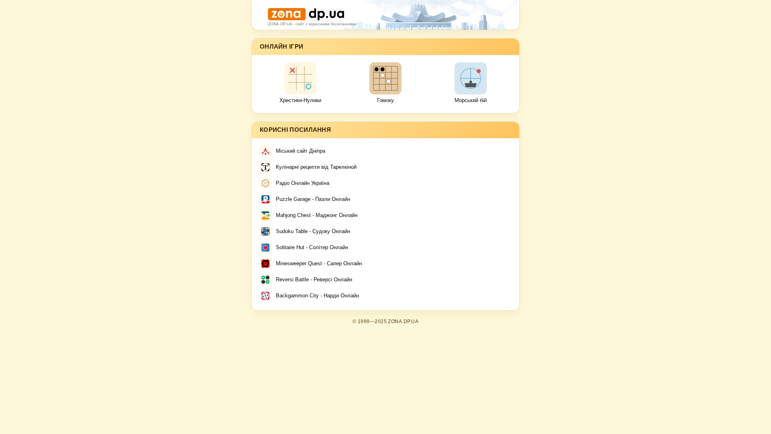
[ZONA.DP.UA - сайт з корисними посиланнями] (306, 11)
